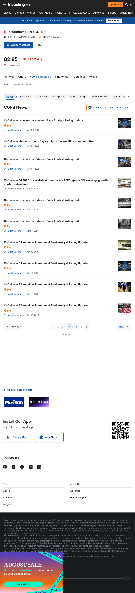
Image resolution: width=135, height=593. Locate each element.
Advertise (75, 490)
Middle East (126, 12)
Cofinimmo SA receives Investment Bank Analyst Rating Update (46, 242)
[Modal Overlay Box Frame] (31, 572)
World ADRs (62, 12)
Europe (112, 12)
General (9, 76)
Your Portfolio (10, 497)
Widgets (7, 504)
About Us (75, 484)
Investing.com (14, 130)
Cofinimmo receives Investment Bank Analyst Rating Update (43, 120)
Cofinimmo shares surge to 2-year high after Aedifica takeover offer (49, 141)
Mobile (6, 490)
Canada (19, 12)
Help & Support (78, 497)
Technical (78, 76)
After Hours (45, 12)
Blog (5, 484)
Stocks (7, 12)
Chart (22, 76)
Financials (61, 76)
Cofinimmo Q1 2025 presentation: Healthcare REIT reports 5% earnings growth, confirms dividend (56, 182)
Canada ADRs (81, 12)
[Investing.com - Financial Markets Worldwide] (19, 5)
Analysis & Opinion (22, 84)
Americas (98, 12)
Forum (93, 76)
